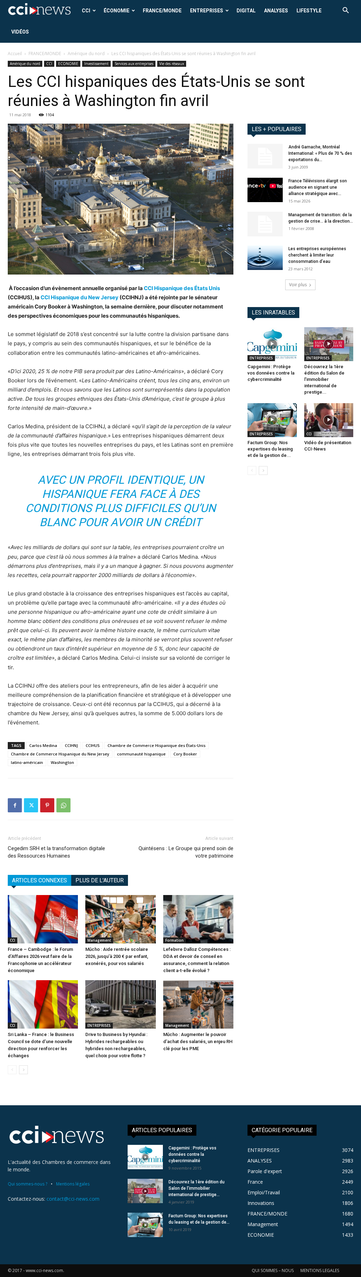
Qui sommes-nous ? (27, 1184)
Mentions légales (73, 1184)
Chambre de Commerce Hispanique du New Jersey (60, 754)
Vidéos (20, 32)
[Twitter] (31, 805)
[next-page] (23, 1069)
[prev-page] (12, 1069)
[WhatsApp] (63, 805)
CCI (86, 10)
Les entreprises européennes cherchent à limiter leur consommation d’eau (317, 255)
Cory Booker (185, 754)
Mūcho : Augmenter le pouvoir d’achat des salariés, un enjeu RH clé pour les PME (197, 1041)
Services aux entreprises (134, 63)
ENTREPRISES (206, 10)
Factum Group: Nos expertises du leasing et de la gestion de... (270, 449)
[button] (345, 11)
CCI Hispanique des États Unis (182, 288)
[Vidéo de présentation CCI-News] (329, 420)
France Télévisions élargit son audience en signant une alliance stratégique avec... (317, 187)
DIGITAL (246, 10)
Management (99, 940)
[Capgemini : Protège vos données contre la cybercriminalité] (272, 344)
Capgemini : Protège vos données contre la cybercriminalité (270, 373)
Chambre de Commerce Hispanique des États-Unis (157, 745)
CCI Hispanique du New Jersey (79, 297)
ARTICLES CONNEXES (39, 880)
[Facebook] (15, 805)
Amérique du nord (86, 54)
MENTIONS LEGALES (319, 1270)
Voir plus (298, 285)
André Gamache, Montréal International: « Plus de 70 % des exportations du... (320, 153)
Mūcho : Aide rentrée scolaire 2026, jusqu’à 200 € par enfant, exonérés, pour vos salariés (116, 956)
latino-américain (27, 762)
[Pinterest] (47, 805)
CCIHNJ (71, 745)
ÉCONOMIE (116, 10)
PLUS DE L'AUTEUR (99, 880)
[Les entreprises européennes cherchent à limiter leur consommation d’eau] (265, 258)
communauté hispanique (141, 754)
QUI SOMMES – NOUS (273, 1270)
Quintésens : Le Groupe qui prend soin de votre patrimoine (186, 852)
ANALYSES (276, 10)
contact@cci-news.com (73, 1198)
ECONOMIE (68, 63)
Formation (174, 940)
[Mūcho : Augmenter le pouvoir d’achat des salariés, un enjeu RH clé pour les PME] (198, 1004)
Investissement (96, 63)
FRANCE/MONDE (162, 10)
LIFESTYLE (309, 10)
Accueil (15, 54)
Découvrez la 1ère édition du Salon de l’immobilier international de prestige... (324, 379)
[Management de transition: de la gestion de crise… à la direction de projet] (265, 224)
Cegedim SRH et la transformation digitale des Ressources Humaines (56, 852)
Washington (62, 762)
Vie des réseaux (171, 63)
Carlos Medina (43, 745)
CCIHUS (93, 745)
